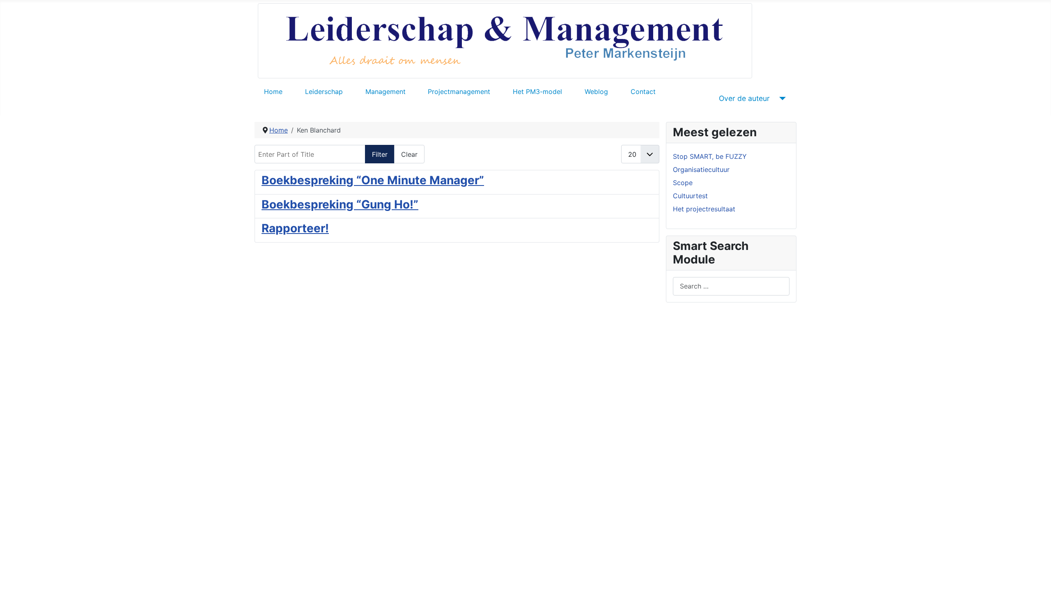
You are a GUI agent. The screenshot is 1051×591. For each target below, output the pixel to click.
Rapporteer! (295, 228)
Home (273, 91)
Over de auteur (744, 98)
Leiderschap (324, 91)
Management (385, 91)
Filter (380, 154)
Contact (643, 91)
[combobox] (731, 286)
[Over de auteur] (781, 98)
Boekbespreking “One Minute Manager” (373, 180)
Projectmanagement (459, 91)
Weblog (596, 91)
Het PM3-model (537, 91)
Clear (409, 154)
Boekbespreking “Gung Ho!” (340, 204)
